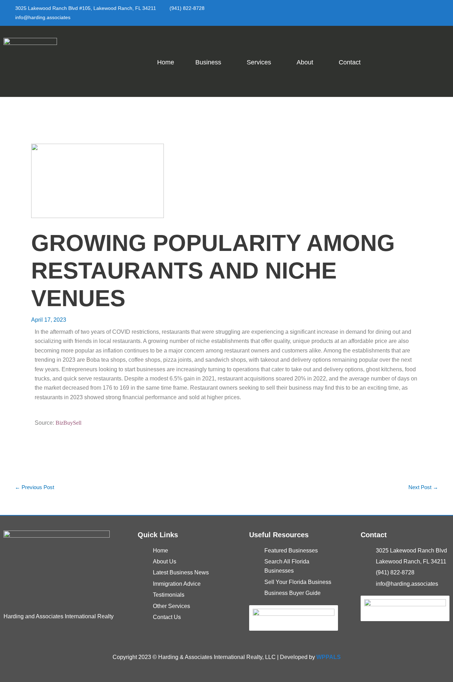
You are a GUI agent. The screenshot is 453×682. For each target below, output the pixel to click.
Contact (350, 62)
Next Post (423, 487)
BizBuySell (68, 423)
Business (208, 62)
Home (165, 62)
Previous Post (34, 487)
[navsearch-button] (439, 60)
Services (259, 62)
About (305, 62)
